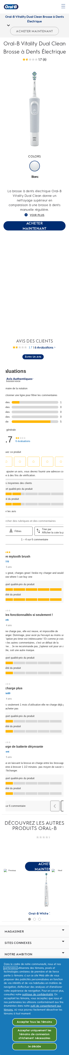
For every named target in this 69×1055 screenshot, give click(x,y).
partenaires (10, 968)
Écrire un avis (33, 356)
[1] (29, 919)
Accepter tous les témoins (34, 1022)
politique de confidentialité (37, 994)
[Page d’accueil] (11, 6)
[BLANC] (34, 166)
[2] (34, 919)
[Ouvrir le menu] (63, 6)
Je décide (34, 1046)
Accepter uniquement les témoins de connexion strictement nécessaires (34, 1034)
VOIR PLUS (37, 215)
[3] (39, 919)
